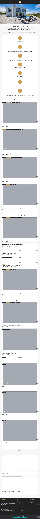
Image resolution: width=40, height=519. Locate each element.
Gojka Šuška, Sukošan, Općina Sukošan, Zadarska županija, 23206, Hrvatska (12, 125)
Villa (3, 245)
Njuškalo (18, 501)
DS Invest (18, 504)
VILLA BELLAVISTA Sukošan (7, 324)
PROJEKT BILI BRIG (5, 152)
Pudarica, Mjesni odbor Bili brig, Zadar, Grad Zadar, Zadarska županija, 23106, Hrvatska (14, 153)
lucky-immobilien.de (19, 502)
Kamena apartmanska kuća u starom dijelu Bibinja (10, 259)
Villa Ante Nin (4, 359)
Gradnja (3, 490)
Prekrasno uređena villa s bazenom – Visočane (10, 246)
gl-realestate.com (19, 503)
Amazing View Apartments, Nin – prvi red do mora (10, 352)
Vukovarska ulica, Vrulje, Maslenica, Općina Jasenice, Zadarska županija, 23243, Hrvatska (14, 208)
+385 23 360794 (31, 502)
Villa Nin (3, 386)
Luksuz (14, 102)
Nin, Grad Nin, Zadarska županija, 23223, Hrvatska (9, 353)
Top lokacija (17, 102)
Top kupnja (17, 129)
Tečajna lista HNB (19, 500)
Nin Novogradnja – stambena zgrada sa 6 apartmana (11, 491)
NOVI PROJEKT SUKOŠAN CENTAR (8, 180)
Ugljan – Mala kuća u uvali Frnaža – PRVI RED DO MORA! (11, 265)
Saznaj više (20, 16)
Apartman (3, 351)
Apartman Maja (5, 442)
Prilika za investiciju (12, 129)
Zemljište (5, 264)
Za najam (4, 102)
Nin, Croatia (4, 387)
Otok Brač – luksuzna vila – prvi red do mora (9, 253)
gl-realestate (6, 473)
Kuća (3, 264)
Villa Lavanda (4, 414)
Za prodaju (4, 157)
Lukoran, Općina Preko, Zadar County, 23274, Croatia (9, 266)
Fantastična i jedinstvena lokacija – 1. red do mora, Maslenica (12, 207)
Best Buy (11, 102)
